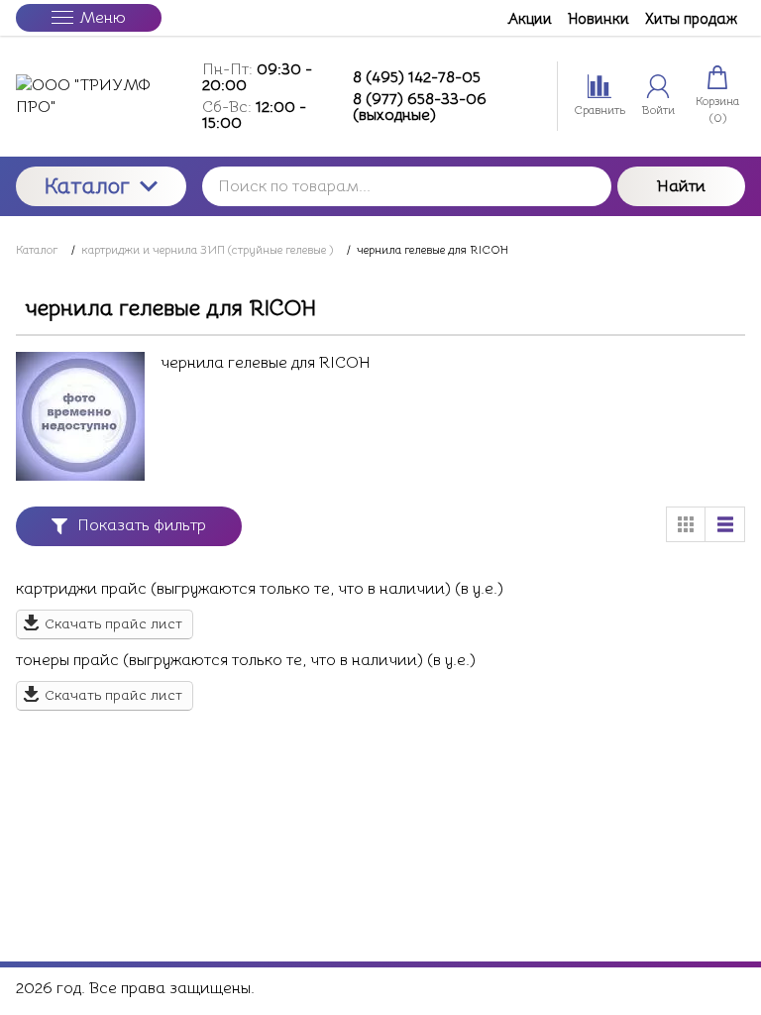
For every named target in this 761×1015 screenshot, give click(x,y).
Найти (681, 186)
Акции (529, 18)
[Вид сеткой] (686, 524)
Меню (102, 18)
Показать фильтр (141, 525)
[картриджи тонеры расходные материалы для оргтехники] (101, 96)
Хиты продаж (691, 18)
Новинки (598, 18)
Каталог (87, 185)
